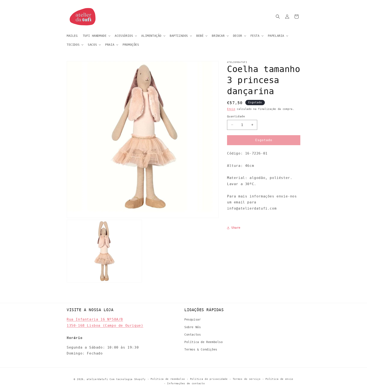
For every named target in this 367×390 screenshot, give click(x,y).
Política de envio (279, 379)
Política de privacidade (209, 379)
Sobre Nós (192, 327)
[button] (96, 35)
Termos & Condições (200, 349)
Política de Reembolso (203, 342)
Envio (231, 109)
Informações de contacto (186, 383)
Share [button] (235, 227)
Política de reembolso (168, 379)
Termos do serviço (247, 379)
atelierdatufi (97, 379)
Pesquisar (192, 319)
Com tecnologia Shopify (127, 379)
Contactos (192, 334)
